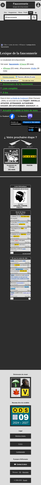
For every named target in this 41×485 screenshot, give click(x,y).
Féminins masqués (8, 77)
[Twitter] (32, 130)
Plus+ (28, 220)
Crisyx (12, 261)
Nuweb (25, 480)
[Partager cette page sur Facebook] (30, 130)
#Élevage (6, 68)
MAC (22, 228)
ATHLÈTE (22, 224)
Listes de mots (13, 45)
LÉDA (16, 240)
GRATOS (23, 234)
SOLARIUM (23, 271)
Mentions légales (20, 436)
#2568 (24, 261)
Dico (5, 45)
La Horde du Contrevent (19, 98)
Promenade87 (20, 282)
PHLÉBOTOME (25, 216)
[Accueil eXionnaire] (2, 45)
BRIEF (17, 244)
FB (20, 472)
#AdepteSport (21, 222)
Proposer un (31, 122)
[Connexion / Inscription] (38, 5)
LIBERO (17, 265)
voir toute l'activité (26, 253)
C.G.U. (20, 444)
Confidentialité (20, 452)
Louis (24, 248)
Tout (26, 242)
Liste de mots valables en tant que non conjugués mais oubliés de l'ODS (20, 277)
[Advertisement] (20, 31)
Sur (4, 116)
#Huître (33, 68)
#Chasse (22, 45)
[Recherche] (34, 17)
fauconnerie (14, 64)
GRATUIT (16, 236)
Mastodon (25, 472)
